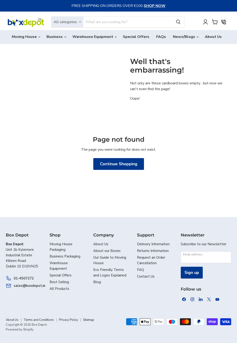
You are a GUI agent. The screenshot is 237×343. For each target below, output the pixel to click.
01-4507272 (24, 278)
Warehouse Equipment (93, 36)
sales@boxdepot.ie (27, 285)
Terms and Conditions (39, 320)
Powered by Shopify (20, 330)
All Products (59, 288)
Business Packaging (65, 256)
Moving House (25, 36)
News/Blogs (184, 36)
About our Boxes (107, 250)
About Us (213, 36)
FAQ (140, 269)
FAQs (161, 36)
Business (55, 36)
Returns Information (153, 250)
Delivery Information (153, 244)
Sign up (191, 272)
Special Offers (136, 36)
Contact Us (146, 276)
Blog (97, 282)
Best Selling (59, 282)
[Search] (178, 22)
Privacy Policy (68, 320)
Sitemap (88, 320)
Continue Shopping (118, 164)
